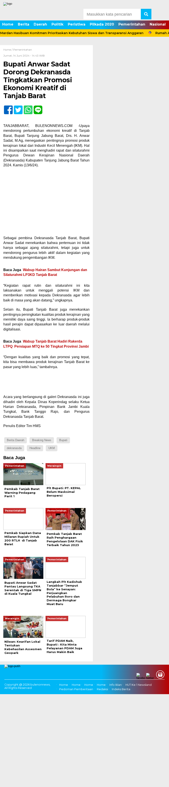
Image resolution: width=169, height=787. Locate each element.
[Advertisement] (46, 203)
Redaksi (102, 689)
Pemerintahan (131, 24)
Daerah (40, 24)
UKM (51, 448)
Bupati (63, 440)
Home (7, 24)
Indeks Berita (121, 689)
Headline (34, 448)
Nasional (158, 24)
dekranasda (14, 448)
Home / (8, 49)
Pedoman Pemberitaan (76, 689)
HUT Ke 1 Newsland (138, 684)
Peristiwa (76, 24)
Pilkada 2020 (102, 24)
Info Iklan (115, 684)
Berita (23, 24)
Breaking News (41, 440)
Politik (57, 24)
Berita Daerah (15, 440)
